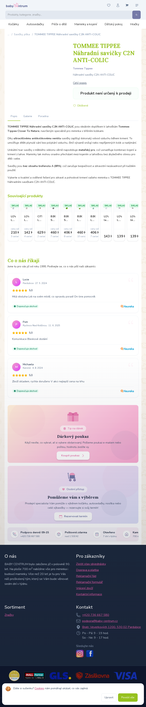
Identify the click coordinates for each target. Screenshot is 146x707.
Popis (14, 116)
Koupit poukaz (70, 455)
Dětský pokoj (113, 24)
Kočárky (13, 24)
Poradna (43, 116)
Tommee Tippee (83, 68)
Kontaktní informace (89, 594)
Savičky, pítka (22, 34)
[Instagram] (80, 653)
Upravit (109, 697)
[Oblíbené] (109, 5)
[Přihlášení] (118, 5)
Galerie (27, 116)
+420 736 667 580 (95, 615)
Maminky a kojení (85, 24)
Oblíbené (82, 105)
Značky (9, 615)
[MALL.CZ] (34, 676)
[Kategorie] (137, 5)
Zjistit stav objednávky (91, 564)
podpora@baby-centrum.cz (100, 621)
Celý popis (80, 83)
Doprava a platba (87, 570)
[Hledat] (136, 15)
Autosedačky (35, 24)
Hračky (134, 24)
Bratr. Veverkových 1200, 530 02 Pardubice (111, 627)
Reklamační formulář (89, 582)
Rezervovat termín (75, 516)
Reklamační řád (86, 576)
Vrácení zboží (84, 588)
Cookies (39, 688)
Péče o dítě (59, 24)
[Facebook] (90, 653)
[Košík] (127, 5)
